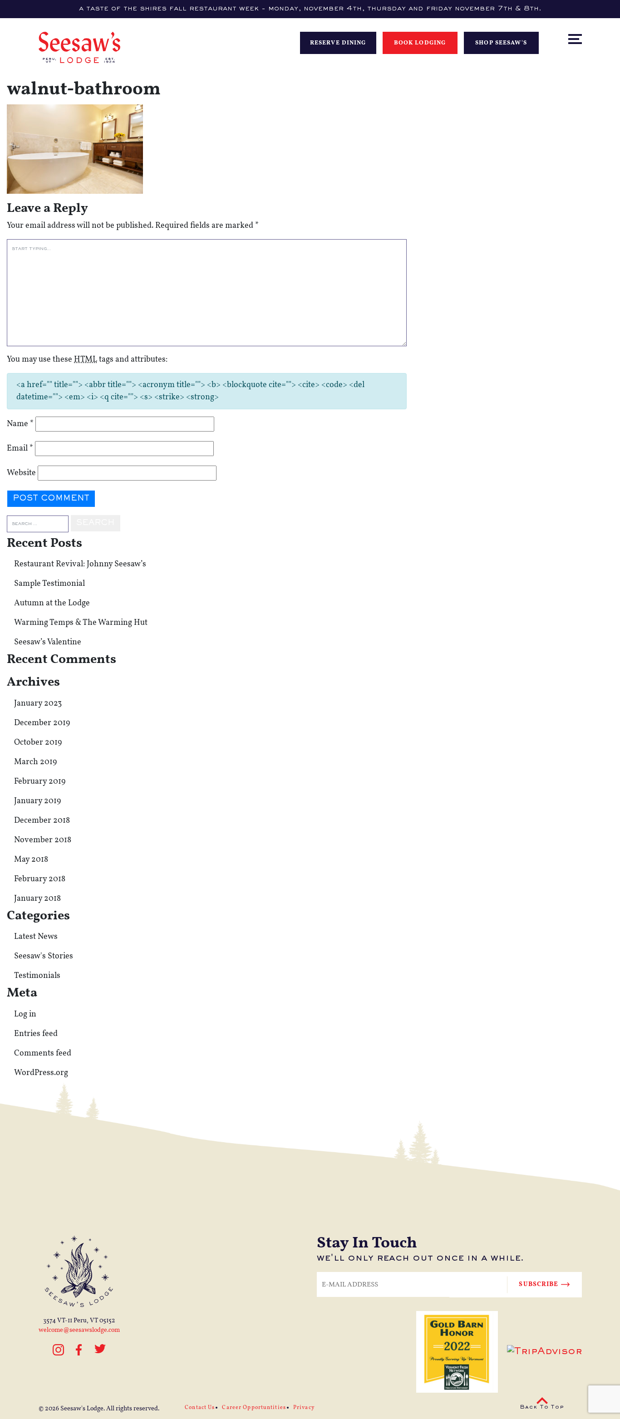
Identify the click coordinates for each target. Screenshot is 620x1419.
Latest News (36, 937)
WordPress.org (41, 1073)
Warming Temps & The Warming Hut (81, 622)
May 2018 (31, 859)
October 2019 (38, 742)
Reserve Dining (338, 43)
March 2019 (35, 762)
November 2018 (42, 840)
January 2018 (37, 898)
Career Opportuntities (254, 1407)
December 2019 (42, 723)
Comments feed (42, 1053)
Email (20, 448)
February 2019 (39, 781)
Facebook (79, 1349)
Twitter (100, 1354)
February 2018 (39, 879)
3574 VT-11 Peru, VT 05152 (79, 1320)
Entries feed (36, 1034)
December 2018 (42, 820)
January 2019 (37, 801)
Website (21, 473)
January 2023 (38, 703)
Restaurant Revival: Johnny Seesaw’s (80, 564)
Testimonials (37, 976)
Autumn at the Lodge (52, 603)
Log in (25, 1014)
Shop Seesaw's (501, 43)
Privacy (304, 1407)
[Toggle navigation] (583, 20)
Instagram (58, 1354)
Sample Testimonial (49, 583)
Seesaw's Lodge (81, 1408)
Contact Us (200, 1407)
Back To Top (542, 1407)
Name (20, 424)
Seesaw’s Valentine (47, 642)
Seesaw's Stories (43, 956)
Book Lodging (420, 43)
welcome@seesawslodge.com (79, 1330)
